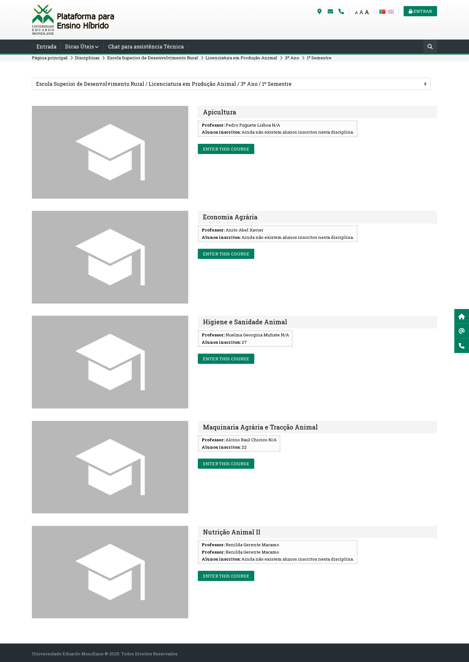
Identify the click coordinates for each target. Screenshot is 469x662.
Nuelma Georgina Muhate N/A (257, 335)
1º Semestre (319, 58)
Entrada (46, 46)
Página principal (50, 58)
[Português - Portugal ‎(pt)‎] (382, 11)
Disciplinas (87, 58)
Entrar (422, 11)
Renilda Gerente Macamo (252, 545)
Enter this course (226, 149)
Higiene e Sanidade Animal (245, 322)
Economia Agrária (230, 217)
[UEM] (73, 19)
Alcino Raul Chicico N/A (251, 440)
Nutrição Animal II (231, 532)
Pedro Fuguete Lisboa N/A (253, 125)
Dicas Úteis (79, 46)
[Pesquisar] (430, 47)
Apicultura (219, 112)
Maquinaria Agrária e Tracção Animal (260, 427)
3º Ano (292, 58)
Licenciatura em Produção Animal (241, 58)
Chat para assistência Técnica (146, 46)
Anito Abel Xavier (245, 230)
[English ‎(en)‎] (391, 11)
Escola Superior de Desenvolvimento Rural (152, 58)
